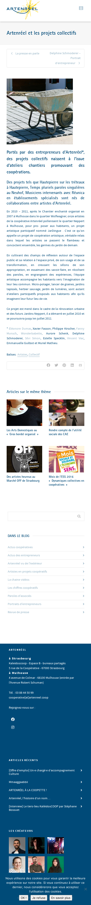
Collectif (34, 355)
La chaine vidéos (18, 580)
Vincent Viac (75, 338)
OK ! (24, 898)
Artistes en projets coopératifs (27, 572)
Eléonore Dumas (20, 329)
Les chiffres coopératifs (23, 588)
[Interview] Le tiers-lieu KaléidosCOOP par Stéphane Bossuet (43, 808)
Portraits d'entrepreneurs (24, 604)
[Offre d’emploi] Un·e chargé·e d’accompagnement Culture (42, 772)
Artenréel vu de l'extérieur (25, 564)
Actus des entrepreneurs (24, 555)
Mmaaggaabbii (18, 782)
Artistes (22, 355)
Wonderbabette (31, 334)
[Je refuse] (85, 889)
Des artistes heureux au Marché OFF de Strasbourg (23, 479)
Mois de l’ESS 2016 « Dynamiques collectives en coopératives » (66, 481)
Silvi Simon (32, 338)
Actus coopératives (20, 547)
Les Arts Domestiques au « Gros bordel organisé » (22, 432)
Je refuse (39, 898)
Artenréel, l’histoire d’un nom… (29, 798)
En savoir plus (60, 898)
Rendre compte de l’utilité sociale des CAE (65, 432)
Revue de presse (18, 612)
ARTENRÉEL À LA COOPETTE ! (28, 790)
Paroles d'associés (19, 596)
